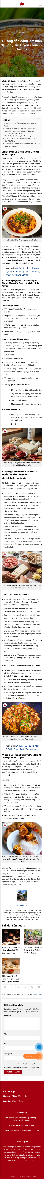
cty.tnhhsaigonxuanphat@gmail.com (24, 1130)
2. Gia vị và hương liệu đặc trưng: (19, 136)
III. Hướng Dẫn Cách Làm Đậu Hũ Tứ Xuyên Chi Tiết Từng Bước (21, 139)
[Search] (40, 3)
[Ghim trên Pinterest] (32, 987)
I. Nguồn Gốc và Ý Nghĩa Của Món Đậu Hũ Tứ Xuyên (21, 124)
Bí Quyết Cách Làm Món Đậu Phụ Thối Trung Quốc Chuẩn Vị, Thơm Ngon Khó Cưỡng (23, 271)
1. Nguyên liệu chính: (15, 133)
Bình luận (8, 1015)
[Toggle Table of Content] (37, 120)
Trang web (8, 1054)
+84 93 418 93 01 (28, 1125)
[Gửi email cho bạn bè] (25, 987)
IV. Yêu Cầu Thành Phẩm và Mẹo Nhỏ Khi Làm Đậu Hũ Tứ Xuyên (22, 145)
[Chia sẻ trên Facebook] (12, 987)
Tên (6, 1034)
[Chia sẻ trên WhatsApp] (5, 987)
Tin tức (22, 33)
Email (7, 1044)
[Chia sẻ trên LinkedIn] (39, 987)
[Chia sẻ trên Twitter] (18, 987)
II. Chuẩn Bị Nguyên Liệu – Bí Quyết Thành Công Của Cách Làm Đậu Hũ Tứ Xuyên (20, 129)
